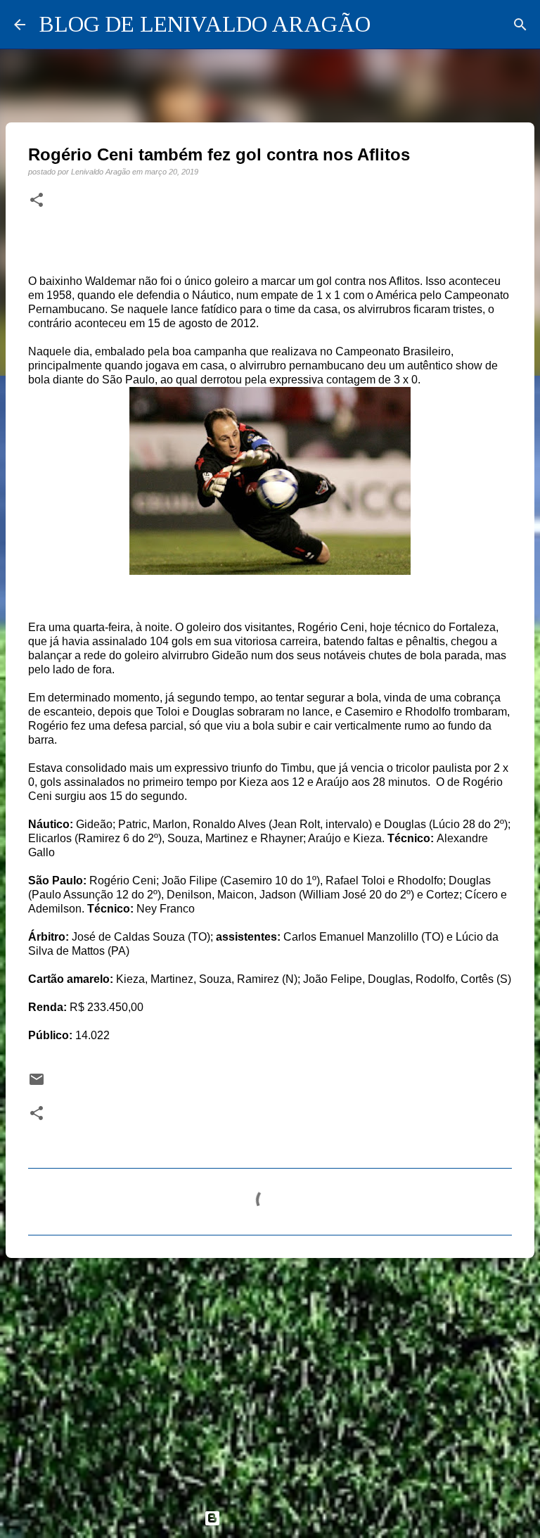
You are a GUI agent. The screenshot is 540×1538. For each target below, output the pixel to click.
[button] (36, 200)
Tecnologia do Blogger (278, 1518)
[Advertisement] (270, 1377)
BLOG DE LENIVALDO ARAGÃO (205, 24)
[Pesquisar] (520, 25)
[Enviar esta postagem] (36, 1084)
